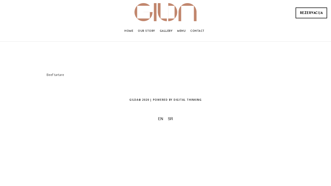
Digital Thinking (188, 100)
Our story (146, 31)
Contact (197, 31)
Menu (181, 31)
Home (128, 31)
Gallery (166, 31)
